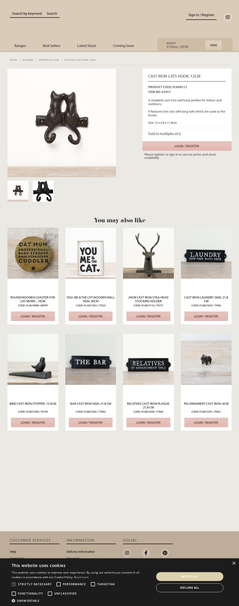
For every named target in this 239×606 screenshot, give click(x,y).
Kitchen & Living (49, 59)
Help (13, 551)
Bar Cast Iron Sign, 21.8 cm (90, 403)
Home (13, 59)
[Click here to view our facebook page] (146, 553)
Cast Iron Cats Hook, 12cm (80, 59)
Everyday (28, 59)
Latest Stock (86, 45)
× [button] (233, 563)
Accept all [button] (190, 576)
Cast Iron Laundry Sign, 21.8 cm (206, 299)
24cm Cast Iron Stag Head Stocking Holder (148, 299)
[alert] (119, 582)
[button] (81, 600)
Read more (81, 577)
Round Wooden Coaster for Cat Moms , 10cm (33, 299)
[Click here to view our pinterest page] (165, 553)
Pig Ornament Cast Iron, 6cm (206, 403)
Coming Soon (123, 45)
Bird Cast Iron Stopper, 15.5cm (33, 403)
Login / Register (187, 146)
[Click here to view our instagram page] (228, 17)
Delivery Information (81, 551)
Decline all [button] (189, 588)
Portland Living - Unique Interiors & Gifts (119, 22)
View (213, 45)
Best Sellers (51, 45)
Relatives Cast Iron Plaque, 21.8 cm (148, 405)
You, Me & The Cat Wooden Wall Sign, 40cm (91, 299)
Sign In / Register (201, 14)
